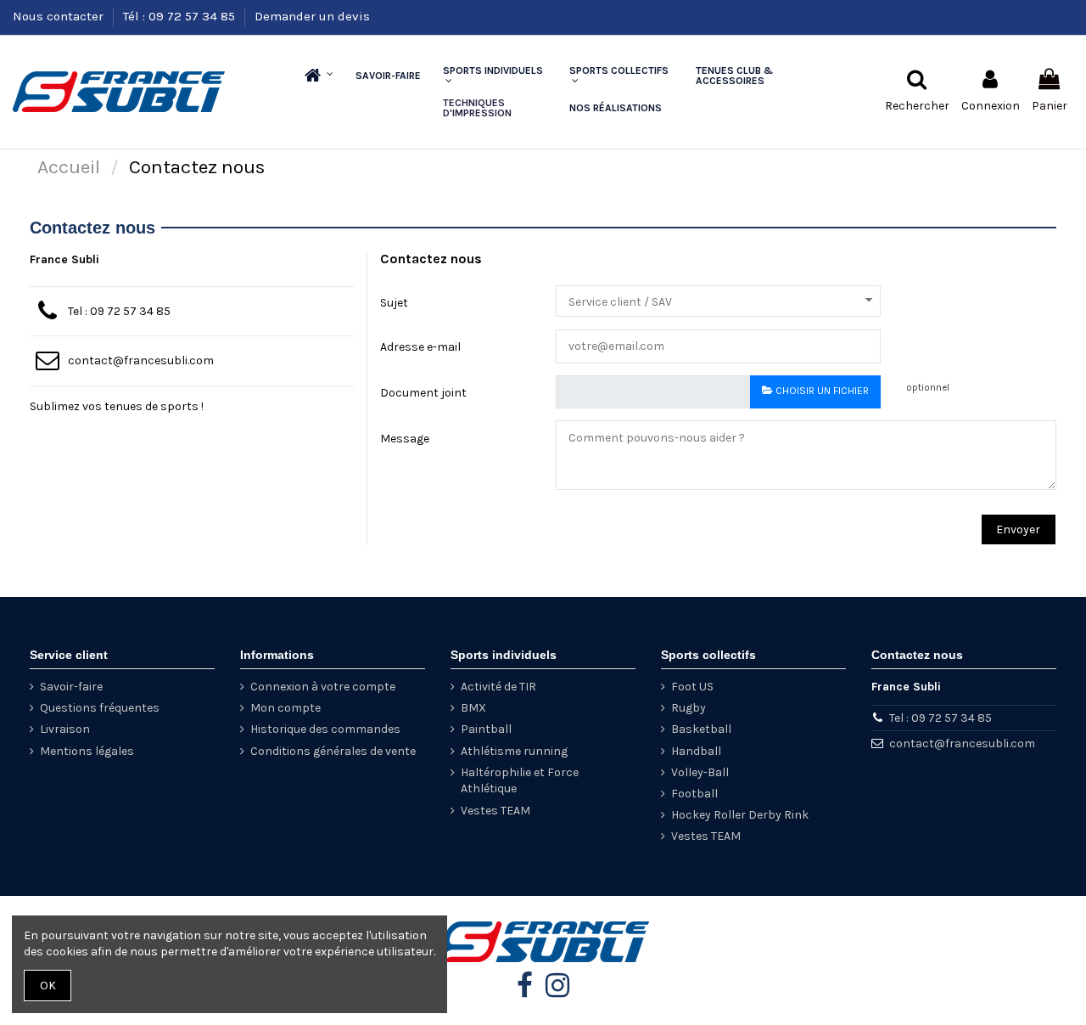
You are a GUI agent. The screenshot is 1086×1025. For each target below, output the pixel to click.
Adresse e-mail (420, 347)
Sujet (394, 303)
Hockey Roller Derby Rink (740, 815)
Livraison (65, 729)
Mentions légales (87, 751)
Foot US (692, 686)
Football (694, 793)
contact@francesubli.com (141, 360)
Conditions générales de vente (333, 751)
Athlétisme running (514, 751)
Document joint (423, 393)
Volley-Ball (700, 772)
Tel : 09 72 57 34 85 (119, 311)
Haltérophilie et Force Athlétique (520, 781)
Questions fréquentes (100, 708)
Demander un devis (312, 16)
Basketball (701, 729)
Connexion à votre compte (322, 686)
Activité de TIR (498, 686)
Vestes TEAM (495, 810)
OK (48, 985)
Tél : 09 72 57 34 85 (180, 16)
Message (404, 438)
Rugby (688, 708)
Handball (696, 751)
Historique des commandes (325, 729)
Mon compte (285, 708)
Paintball (486, 729)
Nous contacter (60, 16)
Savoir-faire (71, 686)
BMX (473, 708)
